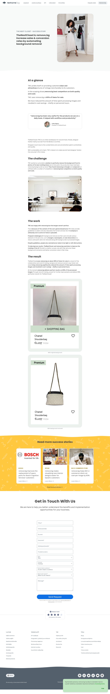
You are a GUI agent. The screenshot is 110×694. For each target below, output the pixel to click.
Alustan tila (59, 644)
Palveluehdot (51, 602)
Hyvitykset (59, 641)
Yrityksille (8, 656)
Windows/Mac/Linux (36, 644)
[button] (26, 3)
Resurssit (58, 647)
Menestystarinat (10, 658)
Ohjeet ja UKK (59, 635)
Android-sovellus (35, 647)
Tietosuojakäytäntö (65, 600)
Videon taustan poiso (86, 644)
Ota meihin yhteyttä (61, 638)
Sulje (102, 688)
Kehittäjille (9, 644)
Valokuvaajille (9, 638)
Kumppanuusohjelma (86, 638)
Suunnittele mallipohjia (37, 650)
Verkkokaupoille (10, 647)
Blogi (82, 635)
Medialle (8, 650)
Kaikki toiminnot (10, 635)
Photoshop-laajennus (37, 641)
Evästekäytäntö (100, 684)
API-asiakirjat (34, 635)
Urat (82, 647)
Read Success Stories (54, 487)
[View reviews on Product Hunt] (55, 614)
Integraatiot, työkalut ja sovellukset (40, 638)
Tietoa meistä (84, 650)
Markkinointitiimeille (11, 641)
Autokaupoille (9, 653)
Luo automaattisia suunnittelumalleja (91, 641)
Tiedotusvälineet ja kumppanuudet (90, 653)
